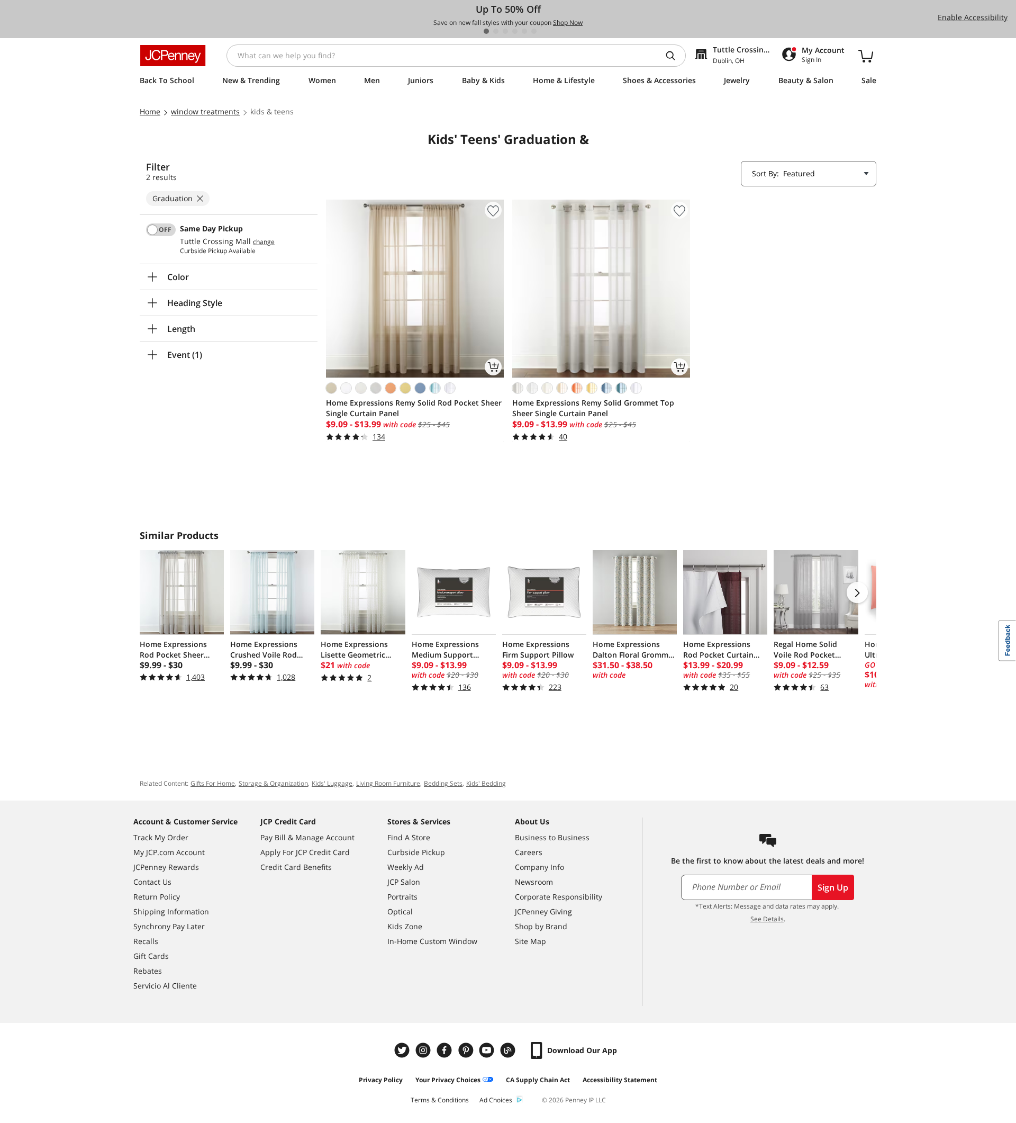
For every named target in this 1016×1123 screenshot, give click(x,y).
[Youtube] (487, 1050)
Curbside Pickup (416, 852)
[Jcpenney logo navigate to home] (173, 55)
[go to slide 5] (524, 31)
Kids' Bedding (486, 783)
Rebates (147, 971)
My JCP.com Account (169, 852)
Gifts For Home (212, 783)
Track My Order (160, 837)
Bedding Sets (443, 783)
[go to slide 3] (505, 31)
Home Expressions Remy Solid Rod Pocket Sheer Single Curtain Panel (414, 408)
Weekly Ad (405, 867)
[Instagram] (424, 1050)
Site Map (530, 941)
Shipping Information (171, 911)
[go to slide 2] (495, 31)
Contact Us (152, 882)
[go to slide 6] (534, 31)
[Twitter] (403, 1050)
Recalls (145, 941)
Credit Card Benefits (296, 867)
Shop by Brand (541, 926)
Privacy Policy (381, 1079)
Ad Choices (495, 1099)
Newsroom (534, 882)
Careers (528, 852)
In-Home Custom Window (432, 941)
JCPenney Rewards (166, 867)
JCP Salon (403, 882)
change (264, 242)
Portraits (402, 897)
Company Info (539, 867)
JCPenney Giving (543, 911)
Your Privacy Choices (447, 1079)
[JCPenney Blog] (509, 1050)
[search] (674, 55)
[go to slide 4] (515, 31)
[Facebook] (445, 1050)
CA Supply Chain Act (538, 1079)
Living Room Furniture (388, 783)
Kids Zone (404, 926)
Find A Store (408, 837)
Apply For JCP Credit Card (305, 852)
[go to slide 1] (486, 31)
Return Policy (156, 897)
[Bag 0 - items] (865, 55)
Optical (400, 911)
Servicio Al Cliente (165, 986)
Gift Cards (151, 956)
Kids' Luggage (332, 783)
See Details (767, 918)
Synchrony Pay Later (169, 926)
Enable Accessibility (973, 17)
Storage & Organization (273, 783)
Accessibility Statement (620, 1079)
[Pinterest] (466, 1050)
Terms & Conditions (440, 1099)
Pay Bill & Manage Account (307, 837)
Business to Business (552, 837)
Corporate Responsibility (558, 897)
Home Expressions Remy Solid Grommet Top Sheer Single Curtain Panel (593, 408)
